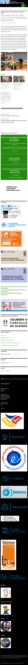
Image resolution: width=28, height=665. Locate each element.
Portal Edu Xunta (4, 403)
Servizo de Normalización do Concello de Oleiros (12, 108)
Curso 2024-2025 (10, 10)
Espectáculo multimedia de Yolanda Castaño (10, 115)
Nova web (3, 335)
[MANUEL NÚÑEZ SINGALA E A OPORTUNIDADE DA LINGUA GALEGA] (19, 79)
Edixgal (2, 390)
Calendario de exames (5, 395)
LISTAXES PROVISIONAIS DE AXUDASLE (9, 345)
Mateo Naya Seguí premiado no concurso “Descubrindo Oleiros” (6, 84)
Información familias (5, 396)
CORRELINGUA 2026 (5, 337)
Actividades (3, 10)
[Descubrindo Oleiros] (7, 97)
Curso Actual (17, 10)
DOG (2, 405)
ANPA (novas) (4, 399)
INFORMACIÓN (15, 175)
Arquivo (2, 408)
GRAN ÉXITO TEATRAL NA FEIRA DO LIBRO (10, 342)
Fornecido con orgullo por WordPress (16, 663)
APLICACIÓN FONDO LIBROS (15, 177)
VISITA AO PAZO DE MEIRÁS (7, 340)
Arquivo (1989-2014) (5, 370)
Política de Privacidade (5, 663)
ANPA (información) (5, 398)
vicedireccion (12, 22)
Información (15, 150)
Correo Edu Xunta (4, 402)
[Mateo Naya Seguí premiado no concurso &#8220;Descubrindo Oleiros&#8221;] (6, 79)
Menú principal (26, 5)
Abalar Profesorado (5, 388)
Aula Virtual (3, 389)
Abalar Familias (4, 394)
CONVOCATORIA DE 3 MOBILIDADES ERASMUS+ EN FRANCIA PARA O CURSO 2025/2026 (14, 120)
